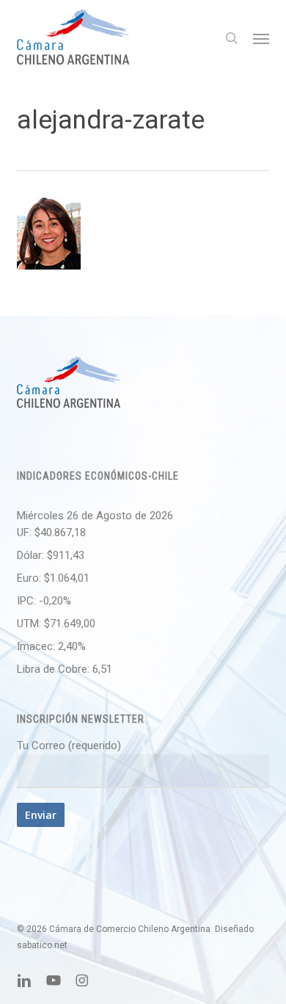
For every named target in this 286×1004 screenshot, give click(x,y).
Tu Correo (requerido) (69, 745)
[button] (261, 38)
